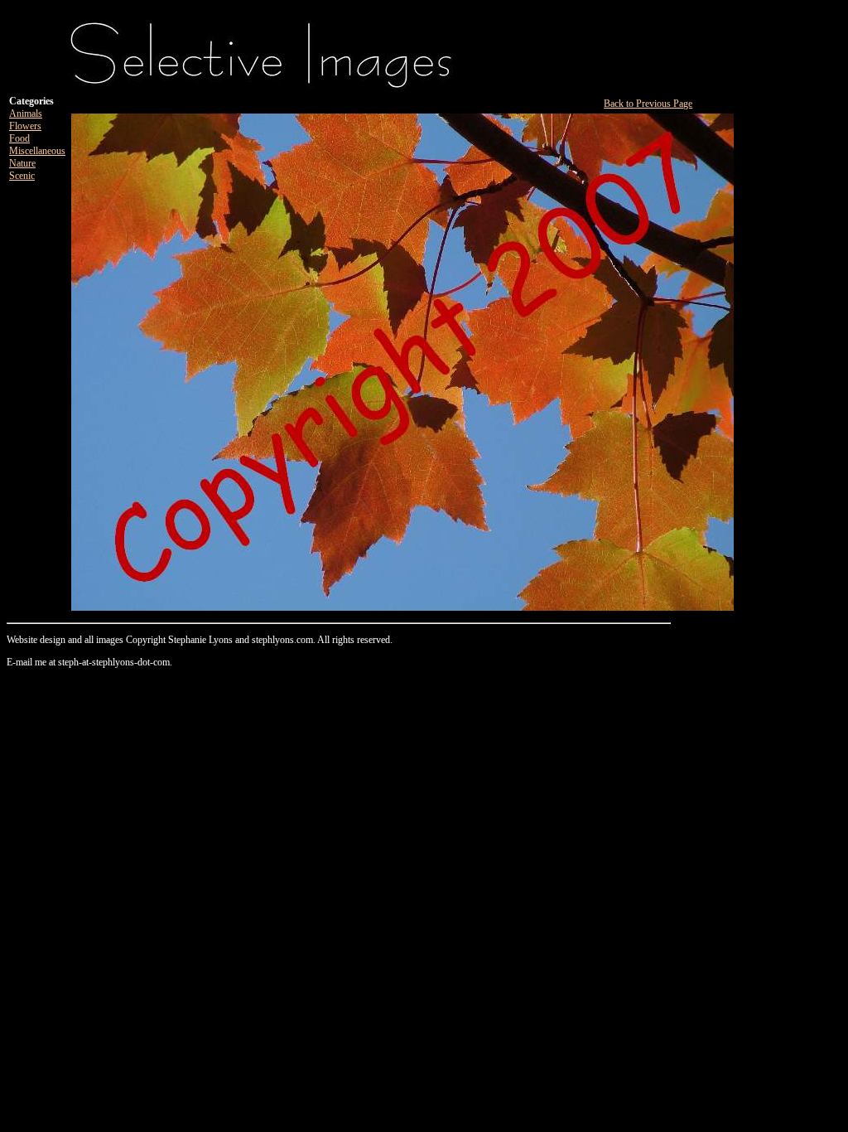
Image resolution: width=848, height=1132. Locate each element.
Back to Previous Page (648, 103)
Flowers (25, 126)
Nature (22, 163)
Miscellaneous (37, 151)
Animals (25, 113)
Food (19, 138)
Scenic (22, 175)
